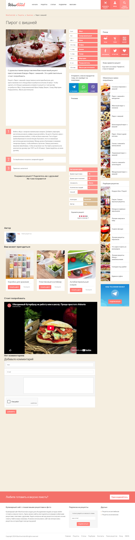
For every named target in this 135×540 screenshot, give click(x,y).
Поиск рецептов (111, 536)
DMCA (127, 536)
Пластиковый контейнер (50, 282)
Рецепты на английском (110, 511)
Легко (91, 183)
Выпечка (87, 199)
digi (85, 204)
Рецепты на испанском (110, 515)
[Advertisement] (36, 107)
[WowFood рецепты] (16, 4)
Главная (68, 536)
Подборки (91, 536)
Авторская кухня (76, 169)
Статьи (83, 536)
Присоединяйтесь (119, 497)
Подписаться (115, 301)
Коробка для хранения (18, 282)
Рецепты (76, 536)
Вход (121, 536)
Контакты (100, 536)
